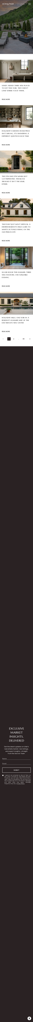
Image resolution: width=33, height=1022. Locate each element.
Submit (16, 770)
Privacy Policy (21, 783)
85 (24, 339)
